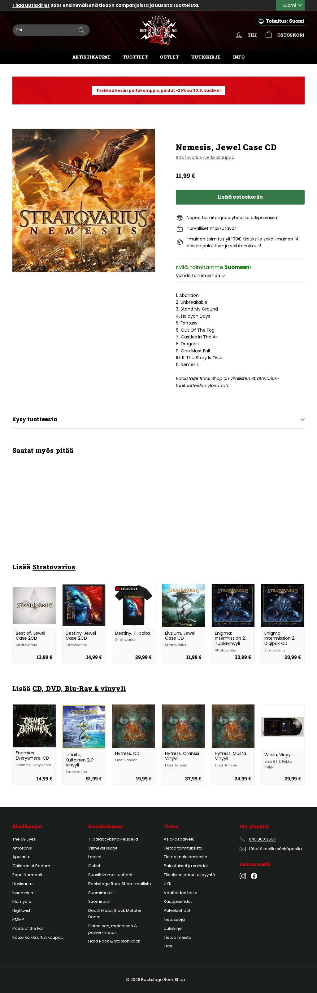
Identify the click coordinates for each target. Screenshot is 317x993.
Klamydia (21, 901)
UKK (168, 884)
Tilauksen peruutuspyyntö (189, 875)
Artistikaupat (91, 57)
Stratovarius (54, 567)
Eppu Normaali (27, 875)
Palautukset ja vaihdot (186, 866)
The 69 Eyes (24, 839)
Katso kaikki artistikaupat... (38, 937)
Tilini (168, 946)
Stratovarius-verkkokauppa (205, 157)
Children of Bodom (31, 866)
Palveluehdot (177, 910)
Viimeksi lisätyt (102, 848)
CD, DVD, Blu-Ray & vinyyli (79, 688)
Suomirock (99, 901)
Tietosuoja (174, 919)
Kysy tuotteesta (34, 419)
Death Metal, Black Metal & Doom (114, 913)
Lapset (95, 857)
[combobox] (51, 30)
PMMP (18, 919)
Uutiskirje (206, 57)
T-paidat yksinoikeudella (113, 839)
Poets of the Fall (28, 928)
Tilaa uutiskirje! (31, 5)
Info (239, 57)
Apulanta (21, 857)
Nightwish (22, 910)
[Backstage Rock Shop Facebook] (254, 876)
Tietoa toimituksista (183, 848)
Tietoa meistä (177, 937)
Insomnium (23, 893)
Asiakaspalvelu (179, 839)
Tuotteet (135, 57)
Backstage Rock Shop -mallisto (119, 884)
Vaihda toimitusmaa (198, 275)
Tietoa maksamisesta (185, 857)
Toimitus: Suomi (285, 21)
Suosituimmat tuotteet (110, 875)
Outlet (169, 57)
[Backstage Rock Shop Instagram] (243, 876)
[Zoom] (83, 200)
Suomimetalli (101, 893)
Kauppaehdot (178, 901)
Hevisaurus (23, 884)
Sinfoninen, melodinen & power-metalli (112, 929)
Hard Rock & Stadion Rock (114, 941)
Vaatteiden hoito (181, 893)
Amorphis (22, 848)
